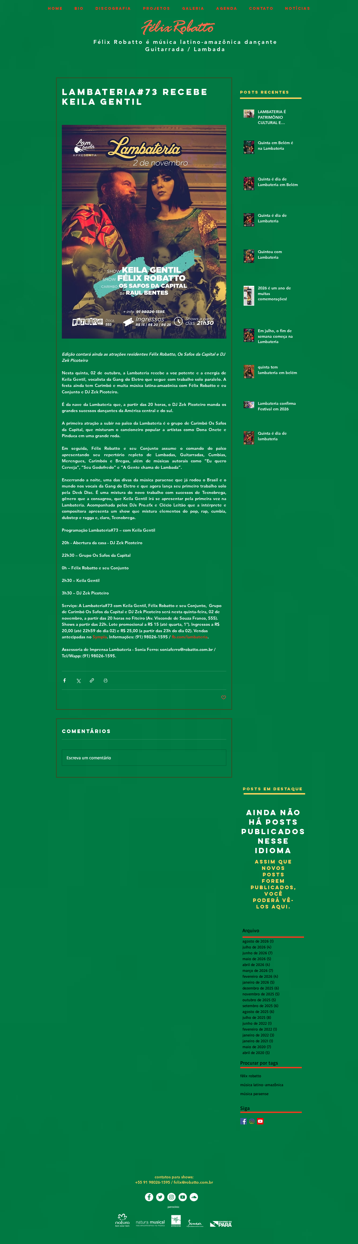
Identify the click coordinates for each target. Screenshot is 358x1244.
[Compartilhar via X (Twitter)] (78, 680)
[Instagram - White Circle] (171, 1197)
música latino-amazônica (261, 1084)
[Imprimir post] (105, 680)
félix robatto (250, 1075)
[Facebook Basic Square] (243, 1121)
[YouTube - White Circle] (182, 1197)
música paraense (254, 1093)
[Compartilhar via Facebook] (64, 680)
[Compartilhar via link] (92, 680)
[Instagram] (252, 1121)
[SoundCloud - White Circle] (194, 1197)
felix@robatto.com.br (193, 1182)
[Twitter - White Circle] (160, 1197)
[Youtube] (260, 1121)
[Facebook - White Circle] (149, 1197)
